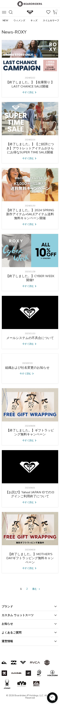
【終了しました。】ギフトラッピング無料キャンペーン (30, 432)
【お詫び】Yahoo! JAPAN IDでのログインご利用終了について (30, 494)
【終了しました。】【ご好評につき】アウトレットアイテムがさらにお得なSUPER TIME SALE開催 (30, 148)
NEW (5, 20)
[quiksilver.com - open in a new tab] (4, 662)
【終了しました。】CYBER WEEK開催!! (30, 278)
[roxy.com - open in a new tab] (23, 662)
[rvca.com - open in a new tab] (35, 662)
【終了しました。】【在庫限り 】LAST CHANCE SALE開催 (30, 84)
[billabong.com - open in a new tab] (13, 662)
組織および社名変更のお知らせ (27, 368)
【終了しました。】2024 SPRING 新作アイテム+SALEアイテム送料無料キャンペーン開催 (30, 214)
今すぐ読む (28, 92)
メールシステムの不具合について (30, 338)
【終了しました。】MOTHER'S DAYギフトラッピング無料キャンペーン (30, 558)
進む (35, 589)
